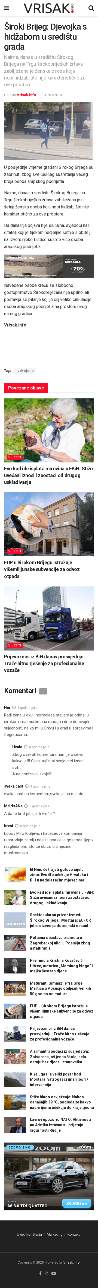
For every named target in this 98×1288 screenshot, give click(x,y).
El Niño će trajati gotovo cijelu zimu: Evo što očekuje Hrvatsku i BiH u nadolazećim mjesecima (59, 874)
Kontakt (74, 1234)
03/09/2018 (53, 95)
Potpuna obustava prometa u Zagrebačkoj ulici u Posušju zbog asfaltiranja (60, 942)
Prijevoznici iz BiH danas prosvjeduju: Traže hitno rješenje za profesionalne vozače (44, 663)
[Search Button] (91, 8)
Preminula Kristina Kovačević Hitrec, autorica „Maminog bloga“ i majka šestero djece (61, 965)
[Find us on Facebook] (40, 1274)
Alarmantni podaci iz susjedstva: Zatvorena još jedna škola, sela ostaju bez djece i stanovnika (59, 1056)
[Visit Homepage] (49, 8)
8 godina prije (27, 708)
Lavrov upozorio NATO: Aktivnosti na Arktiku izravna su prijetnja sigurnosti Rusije (60, 1124)
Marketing (55, 1234)
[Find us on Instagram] (46, 1274)
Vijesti (14, 457)
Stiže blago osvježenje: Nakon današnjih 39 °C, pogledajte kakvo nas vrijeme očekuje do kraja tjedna (62, 1102)
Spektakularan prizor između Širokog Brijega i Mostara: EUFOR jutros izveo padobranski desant (60, 920)
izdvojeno (25, 371)
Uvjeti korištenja (29, 1234)
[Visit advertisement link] (49, 266)
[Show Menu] (6, 8)
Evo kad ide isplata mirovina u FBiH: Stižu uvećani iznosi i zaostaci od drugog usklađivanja (48, 475)
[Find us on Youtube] (53, 1274)
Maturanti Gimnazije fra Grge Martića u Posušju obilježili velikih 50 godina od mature (60, 988)
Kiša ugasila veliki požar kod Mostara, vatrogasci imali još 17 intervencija (59, 1079)
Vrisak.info (26, 95)
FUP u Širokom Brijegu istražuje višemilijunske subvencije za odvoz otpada (42, 569)
